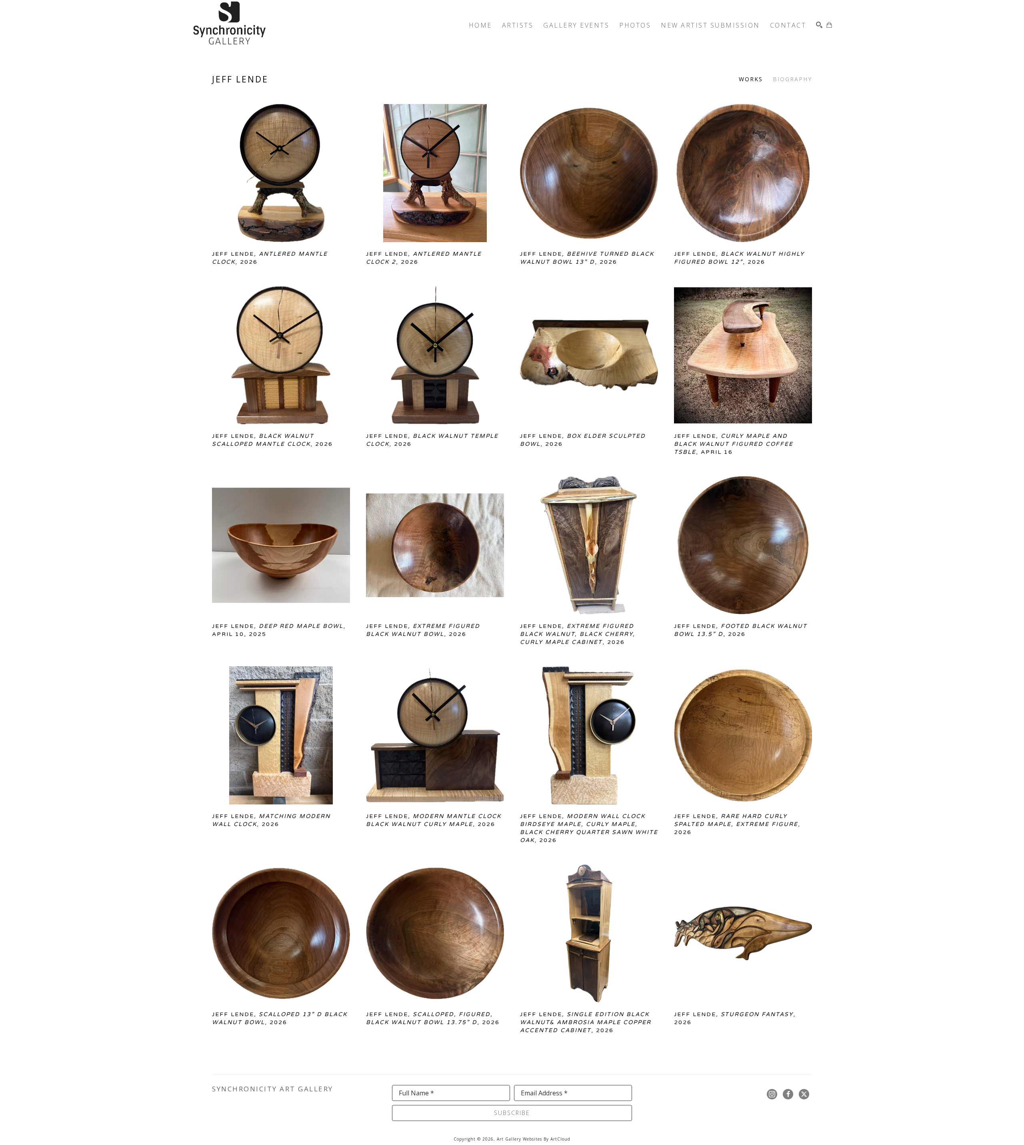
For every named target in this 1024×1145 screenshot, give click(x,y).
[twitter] (804, 1094)
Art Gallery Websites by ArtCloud (533, 1139)
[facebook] (788, 1094)
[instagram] (772, 1094)
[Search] (819, 25)
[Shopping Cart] (829, 25)
